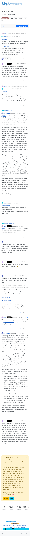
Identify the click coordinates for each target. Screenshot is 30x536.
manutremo (7, 113)
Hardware (5, 18)
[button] (2, 533)
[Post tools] (27, 59)
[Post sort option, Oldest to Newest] (3, 26)
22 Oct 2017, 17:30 (19, 242)
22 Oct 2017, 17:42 (21, 262)
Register (6, 498)
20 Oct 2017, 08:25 (20, 113)
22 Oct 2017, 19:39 (21, 421)
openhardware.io (9, 322)
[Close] (26, 457)
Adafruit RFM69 (6, 297)
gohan (5, 33)
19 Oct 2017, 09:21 (16, 36)
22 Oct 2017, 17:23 (21, 226)
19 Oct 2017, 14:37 (16, 89)
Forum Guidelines (21, 525)
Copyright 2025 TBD (8, 525)
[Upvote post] (20, 59)
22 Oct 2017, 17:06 (16, 203)
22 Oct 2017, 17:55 (21, 317)
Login (11, 498)
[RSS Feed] (3, 21)
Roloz (5, 36)
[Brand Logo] (12, 4)
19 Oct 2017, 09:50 (21, 63)
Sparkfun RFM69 (7, 300)
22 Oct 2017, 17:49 (19, 276)
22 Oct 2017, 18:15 (19, 333)
